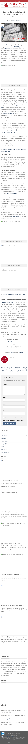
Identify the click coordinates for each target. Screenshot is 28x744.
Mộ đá (2, 446)
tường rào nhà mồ (16, 216)
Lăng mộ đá (4, 444)
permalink (21, 352)
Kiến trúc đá (4, 441)
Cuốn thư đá (22, 737)
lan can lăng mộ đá (16, 131)
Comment (6, 384)
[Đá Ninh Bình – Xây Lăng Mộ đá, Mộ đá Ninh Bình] (14, 5)
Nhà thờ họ (4, 449)
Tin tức (14, 10)
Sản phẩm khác (5, 452)
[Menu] (2, 5)
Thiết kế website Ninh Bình (14, 733)
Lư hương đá (21, 738)
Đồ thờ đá (3, 438)
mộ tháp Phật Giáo (11, 132)
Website (5, 410)
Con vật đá (4, 435)
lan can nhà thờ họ (8, 113)
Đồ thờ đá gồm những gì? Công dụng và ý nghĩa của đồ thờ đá (21, 369)
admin (19, 20)
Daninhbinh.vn (12, 341)
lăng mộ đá (8, 48)
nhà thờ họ (17, 47)
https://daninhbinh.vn (11, 719)
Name (4, 397)
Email (4, 404)
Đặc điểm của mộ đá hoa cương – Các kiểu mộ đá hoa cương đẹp (7, 369)
